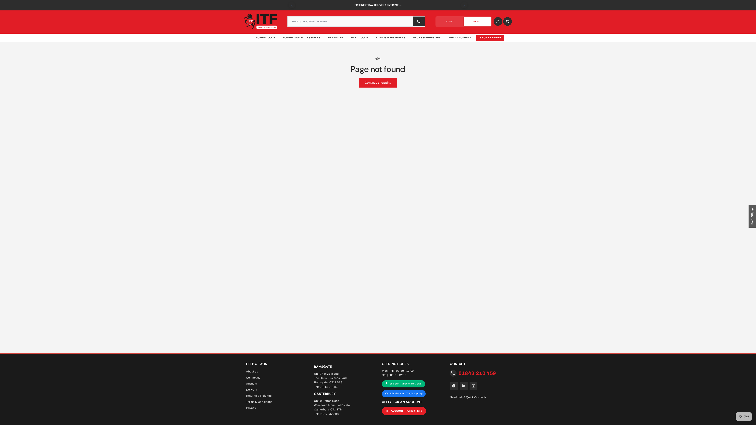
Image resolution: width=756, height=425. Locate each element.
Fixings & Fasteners (390, 37)
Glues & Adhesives (427, 37)
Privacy (251, 408)
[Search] (419, 21)
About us (252, 371)
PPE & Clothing (459, 37)
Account (251, 383)
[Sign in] (498, 21)
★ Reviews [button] (752, 216)
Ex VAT (450, 21)
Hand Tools (359, 37)
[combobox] (356, 21)
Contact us (253, 377)
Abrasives (335, 37)
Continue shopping (378, 82)
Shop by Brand (490, 37)
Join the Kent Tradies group (405, 393)
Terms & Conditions (259, 401)
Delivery (251, 389)
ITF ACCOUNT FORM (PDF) (404, 410)
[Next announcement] (464, 5)
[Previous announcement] (292, 5)
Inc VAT (477, 21)
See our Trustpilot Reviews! (405, 383)
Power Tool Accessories (301, 37)
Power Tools (265, 37)
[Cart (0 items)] (507, 21)
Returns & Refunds (258, 395)
